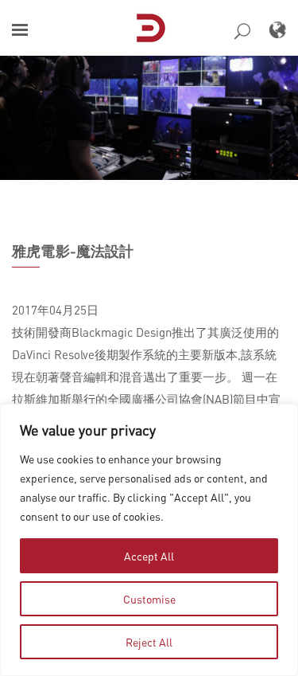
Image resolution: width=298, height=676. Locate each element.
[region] (149, 540)
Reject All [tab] (149, 642)
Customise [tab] (149, 599)
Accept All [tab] (149, 556)
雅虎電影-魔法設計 (73, 251)
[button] (20, 30)
